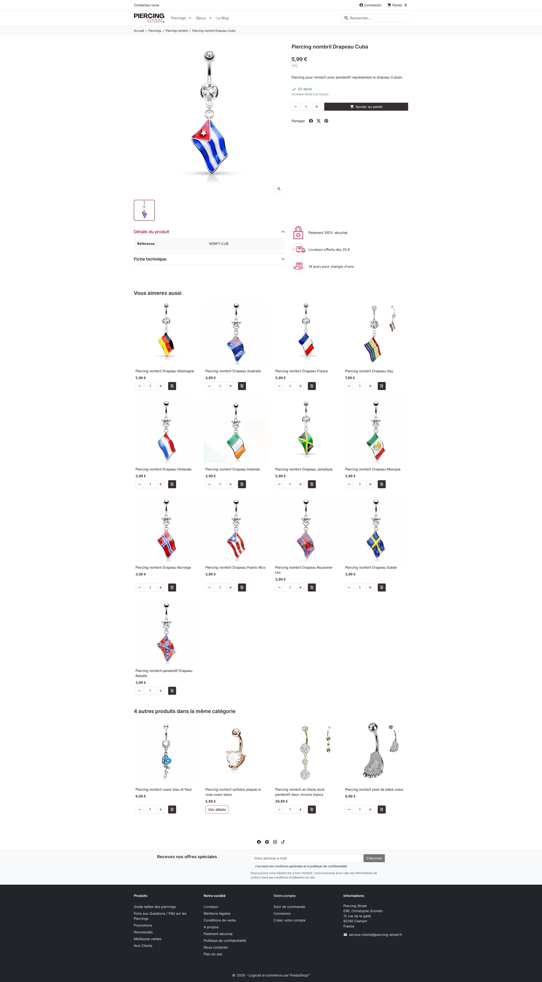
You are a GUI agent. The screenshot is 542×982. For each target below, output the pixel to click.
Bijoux (201, 18)
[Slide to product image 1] (144, 210)
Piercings (178, 18)
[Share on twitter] (318, 120)
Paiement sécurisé (218, 934)
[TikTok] (283, 841)
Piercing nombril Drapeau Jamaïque (303, 469)
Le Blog (223, 18)
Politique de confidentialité (225, 940)
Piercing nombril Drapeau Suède (371, 567)
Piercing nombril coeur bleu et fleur (164, 789)
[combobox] (374, 18)
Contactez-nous (146, 5)
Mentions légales (217, 913)
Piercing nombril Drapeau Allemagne (165, 371)
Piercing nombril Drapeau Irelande (232, 469)
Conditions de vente (220, 920)
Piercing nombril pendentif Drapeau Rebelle (164, 673)
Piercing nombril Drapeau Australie (233, 371)
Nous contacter (216, 947)
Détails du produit (151, 231)
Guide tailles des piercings (155, 907)
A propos (211, 927)
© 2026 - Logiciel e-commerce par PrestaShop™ (271, 975)
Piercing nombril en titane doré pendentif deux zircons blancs (299, 792)
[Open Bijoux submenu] (210, 18)
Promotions (143, 925)
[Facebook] (259, 841)
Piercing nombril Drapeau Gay (369, 371)
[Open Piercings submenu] (190, 18)
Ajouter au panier (366, 107)
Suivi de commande (289, 907)
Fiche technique (150, 259)
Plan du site (213, 954)
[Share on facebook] (311, 120)
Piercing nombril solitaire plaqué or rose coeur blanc (233, 792)
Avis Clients (143, 945)
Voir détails (217, 809)
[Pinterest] (267, 841)
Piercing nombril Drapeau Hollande (163, 469)
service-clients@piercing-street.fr (375, 934)
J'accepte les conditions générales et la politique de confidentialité (301, 866)
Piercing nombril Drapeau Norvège (163, 567)
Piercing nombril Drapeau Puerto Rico (235, 567)
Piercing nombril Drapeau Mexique (372, 469)
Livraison (211, 907)
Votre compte (285, 896)
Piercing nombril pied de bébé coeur (374, 789)
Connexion (282, 913)
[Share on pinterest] (326, 120)
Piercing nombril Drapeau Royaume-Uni (304, 570)
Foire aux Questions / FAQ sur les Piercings (160, 916)
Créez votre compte (290, 920)
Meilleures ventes (147, 939)
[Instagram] (275, 841)
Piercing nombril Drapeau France (301, 371)
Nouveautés (143, 932)
